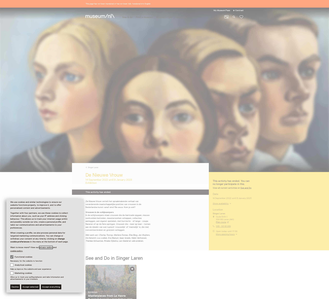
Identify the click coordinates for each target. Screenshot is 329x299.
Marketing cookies (23, 273)
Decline (15, 287)
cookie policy (16, 251)
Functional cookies (23, 257)
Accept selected (30, 287)
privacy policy (45, 247)
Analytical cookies (23, 265)
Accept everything (51, 287)
